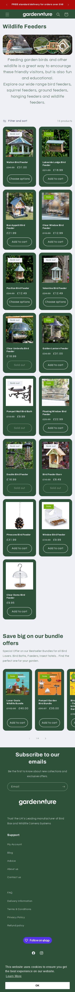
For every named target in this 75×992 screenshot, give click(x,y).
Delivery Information (19, 901)
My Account (14, 844)
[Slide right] (46, 738)
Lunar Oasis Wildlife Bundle (15, 702)
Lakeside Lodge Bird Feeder (54, 163)
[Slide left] (29, 738)
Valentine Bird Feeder (55, 288)
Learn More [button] (14, 976)
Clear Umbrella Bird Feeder (18, 350)
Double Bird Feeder (17, 474)
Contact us (14, 877)
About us (12, 869)
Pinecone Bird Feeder (19, 534)
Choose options (19, 178)
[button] (7, 15)
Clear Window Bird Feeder (53, 226)
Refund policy (15, 925)
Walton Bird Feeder (17, 162)
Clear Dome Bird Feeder (16, 596)
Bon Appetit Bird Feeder (16, 226)
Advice (11, 861)
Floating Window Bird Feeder (54, 413)
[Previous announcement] (7, 5)
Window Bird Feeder (54, 534)
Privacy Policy (16, 917)
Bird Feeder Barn (52, 474)
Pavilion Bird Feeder (18, 288)
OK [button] (37, 985)
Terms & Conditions (19, 909)
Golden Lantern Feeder (55, 348)
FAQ (10, 892)
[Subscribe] (64, 786)
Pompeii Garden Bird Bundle (48, 702)
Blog (10, 853)
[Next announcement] (68, 5)
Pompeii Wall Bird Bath (19, 411)
